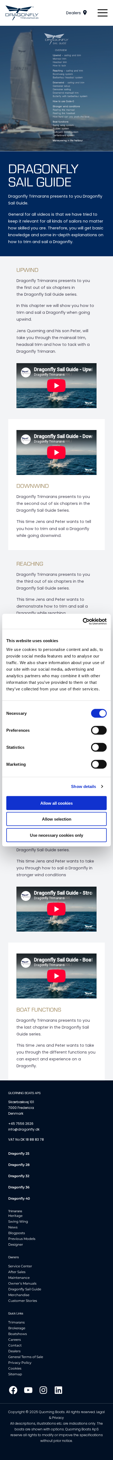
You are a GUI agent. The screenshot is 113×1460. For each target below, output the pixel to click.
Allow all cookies (56, 803)
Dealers (73, 13)
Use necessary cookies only (56, 835)
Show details (83, 786)
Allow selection (56, 819)
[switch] (99, 730)
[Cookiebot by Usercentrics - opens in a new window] (83, 621)
